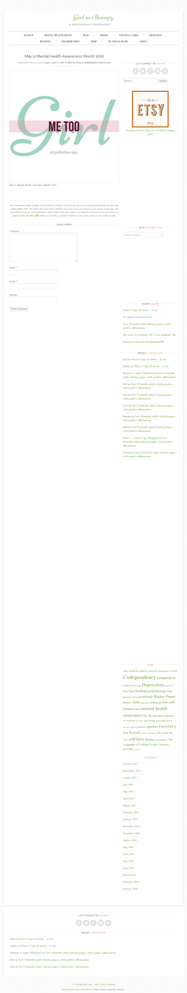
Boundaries (164, 671)
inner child (131, 702)
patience (126, 727)
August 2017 (130, 778)
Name (13, 267)
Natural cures (128, 35)
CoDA (174, 671)
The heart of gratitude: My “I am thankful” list (149, 335)
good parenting (130, 697)
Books (104, 35)
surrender (161, 740)
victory (137, 749)
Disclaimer (108, 984)
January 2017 (130, 819)
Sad (125, 732)
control (127, 685)
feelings (141, 690)
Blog (86, 35)
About (143, 41)
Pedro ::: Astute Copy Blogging (140, 438)
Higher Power (164, 696)
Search (28, 35)
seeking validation (147, 733)
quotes (152, 726)
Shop (94, 41)
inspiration (144, 702)
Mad (137, 709)
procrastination (138, 727)
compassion (166, 677)
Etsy (125, 691)
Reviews (45, 41)
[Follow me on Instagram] (157, 71)
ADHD (132, 671)
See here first (71, 41)
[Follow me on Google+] (150, 71)
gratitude (145, 696)
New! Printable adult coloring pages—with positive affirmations (149, 375)
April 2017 (129, 798)
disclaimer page (20, 212)
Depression (152, 684)
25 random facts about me (137, 317)
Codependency (139, 677)
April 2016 (129, 868)
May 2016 (128, 861)
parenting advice (164, 720)
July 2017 (128, 784)
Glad (170, 691)
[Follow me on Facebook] (135, 71)
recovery (167, 725)
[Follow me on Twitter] (143, 71)
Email (13, 281)
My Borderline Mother (159, 715)
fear (132, 690)
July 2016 (128, 847)
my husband (129, 720)
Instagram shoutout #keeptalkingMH (143, 342)
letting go (156, 702)
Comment (14, 231)
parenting (149, 720)
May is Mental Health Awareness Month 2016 (85, 63)
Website (13, 294)
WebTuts (120, 989)
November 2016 (131, 833)
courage (136, 685)
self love (136, 738)
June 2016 (128, 854)
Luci (125, 405)
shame (150, 739)
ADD (125, 671)
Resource (155, 35)
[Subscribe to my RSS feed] (165, 71)
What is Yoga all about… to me (140, 310)
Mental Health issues (58, 35)
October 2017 (130, 764)
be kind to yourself (146, 671)
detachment (169, 685)
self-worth (162, 733)
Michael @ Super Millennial (138, 373)
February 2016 (131, 882)
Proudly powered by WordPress (77, 989)
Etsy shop (105, 212)
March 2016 (129, 875)
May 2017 (128, 791)
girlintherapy (157, 690)
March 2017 (129, 805)
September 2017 (132, 771)
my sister (139, 720)
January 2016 (130, 889)
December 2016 (131, 826)
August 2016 (130, 840)
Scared (134, 732)
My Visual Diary (118, 41)
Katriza (127, 452)
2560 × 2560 (51, 63)
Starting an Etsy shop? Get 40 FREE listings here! (150, 132)
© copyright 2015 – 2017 (85, 984)
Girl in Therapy (93, 17)
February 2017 (131, 812)
